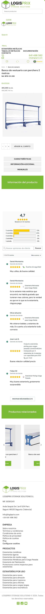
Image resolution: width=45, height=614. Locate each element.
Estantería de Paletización (14, 562)
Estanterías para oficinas (13, 582)
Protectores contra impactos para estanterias (17, 565)
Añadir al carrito (22, 146)
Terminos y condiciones (13, 531)
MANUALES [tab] (22, 169)
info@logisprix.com (35, 58)
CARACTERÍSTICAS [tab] (22, 159)
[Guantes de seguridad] (23, 267)
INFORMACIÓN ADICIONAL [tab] (23, 164)
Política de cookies (11, 538)
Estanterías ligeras (11, 554)
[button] (4, 445)
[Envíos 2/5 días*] (28, 61)
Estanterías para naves (12, 575)
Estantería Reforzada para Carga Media (32, 287)
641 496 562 (35, 55)
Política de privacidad (12, 536)
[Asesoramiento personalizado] (17, 61)
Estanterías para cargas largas (16, 585)
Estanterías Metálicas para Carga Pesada (20, 559)
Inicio (3, 67)
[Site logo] (16, 4)
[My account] (3, 16)
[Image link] (37, 61)
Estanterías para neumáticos (15, 587)
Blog (4, 541)
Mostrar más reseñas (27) (22, 399)
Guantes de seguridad (33, 267)
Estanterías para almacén (14, 577)
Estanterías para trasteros (14, 580)
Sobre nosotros (9, 528)
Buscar (38, 248)
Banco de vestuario (14, 67)
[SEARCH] (40, 11)
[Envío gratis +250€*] (7, 61)
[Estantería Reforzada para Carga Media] (23, 286)
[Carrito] (3, 42)
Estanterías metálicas (12, 552)
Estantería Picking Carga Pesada (33, 377)
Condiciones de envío (12, 533)
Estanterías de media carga (14, 557)
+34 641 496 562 (10, 517)
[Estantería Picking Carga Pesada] (23, 377)
